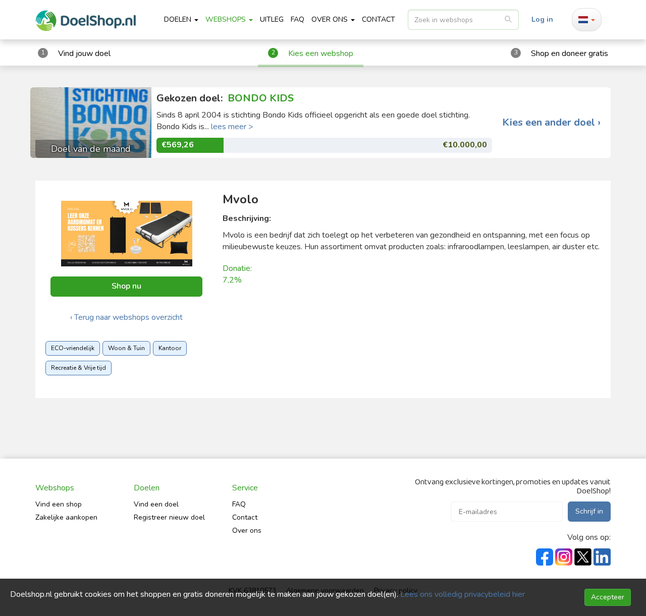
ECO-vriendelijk (72, 348)
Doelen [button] (178, 19)
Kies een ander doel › (551, 123)
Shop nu (126, 286)
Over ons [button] (330, 19)
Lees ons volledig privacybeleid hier (462, 594)
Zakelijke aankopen (66, 517)
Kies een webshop (320, 53)
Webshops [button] (226, 19)
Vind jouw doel (84, 53)
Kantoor (169, 348)
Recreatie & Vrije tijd (78, 368)
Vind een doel (156, 504)
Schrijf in (589, 511)
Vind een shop (58, 504)
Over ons (246, 530)
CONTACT (378, 19)
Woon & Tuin (126, 348)
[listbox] (463, 20)
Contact (244, 517)
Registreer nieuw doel (169, 517)
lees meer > (232, 126)
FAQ (297, 19)
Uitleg (272, 19)
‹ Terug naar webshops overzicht (126, 317)
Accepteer (607, 597)
